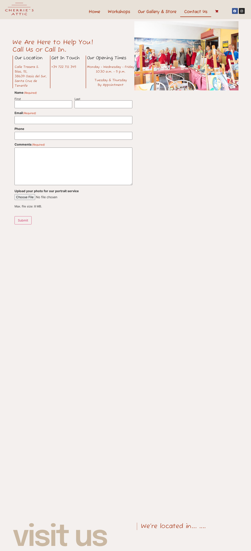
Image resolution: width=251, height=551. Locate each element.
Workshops (119, 12)
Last (77, 98)
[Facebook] (235, 11)
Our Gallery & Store (157, 12)
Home (94, 12)
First (18, 98)
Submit (23, 220)
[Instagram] (242, 11)
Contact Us (195, 12)
